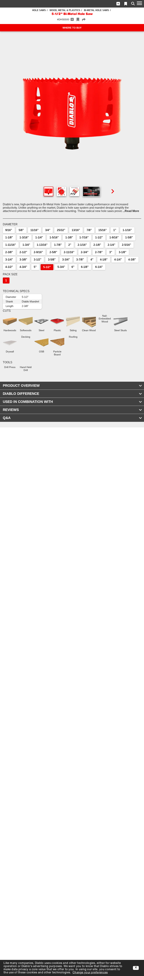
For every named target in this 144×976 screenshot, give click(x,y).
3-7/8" (80, 259)
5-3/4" (61, 266)
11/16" (34, 230)
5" (35, 266)
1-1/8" (9, 237)
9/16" (8, 230)
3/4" (47, 230)
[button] (118, 4)
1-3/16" (24, 237)
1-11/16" (10, 244)
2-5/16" (126, 244)
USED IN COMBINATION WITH (28, 402)
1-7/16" (84, 237)
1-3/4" (26, 244)
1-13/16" (42, 244)
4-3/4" (23, 266)
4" (91, 259)
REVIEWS (11, 410)
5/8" (21, 230)
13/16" (76, 230)
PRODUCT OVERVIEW (21, 385)
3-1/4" (9, 259)
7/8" (89, 230)
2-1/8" (97, 244)
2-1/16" (82, 244)
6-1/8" (85, 266)
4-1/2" (9, 266)
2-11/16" (69, 252)
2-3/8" (9, 252)
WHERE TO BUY (72, 27)
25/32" (61, 230)
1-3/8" (69, 237)
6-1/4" (99, 266)
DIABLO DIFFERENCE (21, 394)
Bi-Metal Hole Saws (96, 10)
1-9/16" (114, 237)
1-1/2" (99, 237)
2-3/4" (85, 252)
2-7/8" (99, 252)
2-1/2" (23, 252)
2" (69, 244)
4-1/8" (104, 259)
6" (72, 266)
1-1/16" (127, 230)
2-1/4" (111, 244)
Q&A (7, 418)
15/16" (102, 230)
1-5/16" (54, 237)
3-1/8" (122, 252)
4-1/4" (118, 259)
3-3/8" (23, 259)
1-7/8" (58, 244)
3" (110, 252)
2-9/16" (38, 252)
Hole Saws (39, 10)
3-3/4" (66, 259)
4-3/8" (132, 259)
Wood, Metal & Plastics (65, 10)
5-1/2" (47, 267)
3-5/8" (52, 259)
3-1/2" (37, 259)
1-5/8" (129, 237)
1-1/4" (39, 237)
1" (114, 230)
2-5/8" (53, 252)
